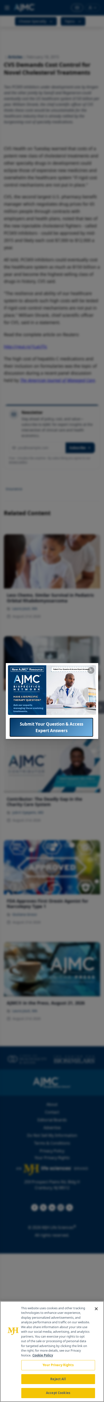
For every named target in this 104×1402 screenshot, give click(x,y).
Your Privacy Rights (58, 1365)
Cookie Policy (42, 1355)
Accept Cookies (58, 1393)
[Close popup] (91, 670)
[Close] (96, 1308)
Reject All (58, 1379)
